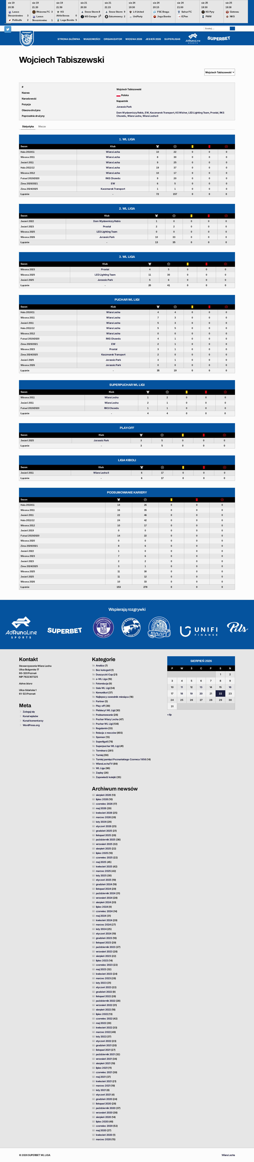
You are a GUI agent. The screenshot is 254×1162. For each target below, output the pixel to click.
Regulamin (102, 728)
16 (230, 687)
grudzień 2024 (104, 884)
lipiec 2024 (102, 906)
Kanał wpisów (30, 716)
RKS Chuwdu (113, 178)
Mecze (42, 126)
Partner (100, 701)
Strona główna (69, 39)
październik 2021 (105, 1054)
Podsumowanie (104, 714)
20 (201, 693)
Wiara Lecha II (150, 115)
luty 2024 (101, 929)
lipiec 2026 (102, 799)
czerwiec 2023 (104, 964)
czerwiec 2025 (104, 857)
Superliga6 (102, 741)
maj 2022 (101, 1023)
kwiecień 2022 (104, 1027)
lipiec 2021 (102, 1067)
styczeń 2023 (103, 987)
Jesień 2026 (153, 39)
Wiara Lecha (134, 115)
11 (182, 687)
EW (147, 112)
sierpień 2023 (103, 955)
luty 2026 (101, 821)
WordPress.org (31, 725)
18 (181, 693)
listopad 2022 (103, 996)
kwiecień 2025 (104, 866)
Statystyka (28, 126)
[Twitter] (7, 29)
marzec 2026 (103, 817)
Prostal (214, 112)
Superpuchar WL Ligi (107, 746)
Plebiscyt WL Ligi (105, 710)
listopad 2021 (103, 1049)
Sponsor (100, 737)
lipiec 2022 (102, 1014)
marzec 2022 (103, 1032)
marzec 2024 (103, 924)
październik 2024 (106, 893)
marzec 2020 (103, 1139)
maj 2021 (101, 1076)
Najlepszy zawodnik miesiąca (112, 696)
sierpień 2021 (103, 1063)
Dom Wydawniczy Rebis (130, 112)
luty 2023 (101, 982)
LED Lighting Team (198, 112)
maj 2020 (101, 1130)
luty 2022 (101, 1036)
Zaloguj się (29, 711)
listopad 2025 (103, 835)
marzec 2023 (103, 978)
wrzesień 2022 (104, 1005)
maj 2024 (101, 915)
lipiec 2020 (102, 1121)
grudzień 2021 (104, 1045)
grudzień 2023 (104, 938)
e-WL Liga (101, 679)
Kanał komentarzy (33, 720)
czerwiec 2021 (104, 1072)
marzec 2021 (103, 1085)
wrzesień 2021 (104, 1058)
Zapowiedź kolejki (106, 777)
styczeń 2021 (103, 1094)
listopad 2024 (103, 888)
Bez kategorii (103, 670)
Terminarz (101, 750)
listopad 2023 (103, 942)
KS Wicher (181, 112)
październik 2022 (105, 1000)
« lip (169, 714)
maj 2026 (101, 808)
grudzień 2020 (104, 1099)
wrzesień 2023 (104, 951)
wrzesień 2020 (104, 1112)
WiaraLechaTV (104, 763)
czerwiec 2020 (104, 1125)
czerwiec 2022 (104, 1018)
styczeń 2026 (103, 826)
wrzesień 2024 (104, 897)
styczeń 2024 (103, 933)
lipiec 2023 (102, 960)
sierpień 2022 (103, 1009)
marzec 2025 (103, 870)
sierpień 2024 (103, 902)
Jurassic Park (124, 106)
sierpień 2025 (103, 848)
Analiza (100, 665)
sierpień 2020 (103, 1117)
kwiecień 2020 (104, 1134)
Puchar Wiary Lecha (107, 719)
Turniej (100, 755)
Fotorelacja (102, 683)
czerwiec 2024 (104, 911)
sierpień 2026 (103, 794)
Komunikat (102, 692)
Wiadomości (91, 39)
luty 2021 (101, 1090)
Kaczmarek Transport (162, 112)
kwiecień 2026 (104, 812)
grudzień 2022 (104, 991)
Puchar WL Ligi (104, 723)
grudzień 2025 (104, 830)
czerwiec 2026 (104, 803)
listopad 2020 (103, 1103)
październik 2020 (106, 1108)
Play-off (100, 705)
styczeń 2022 (103, 1040)
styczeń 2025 (103, 879)
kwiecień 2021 (104, 1081)
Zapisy (100, 772)
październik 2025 (106, 839)
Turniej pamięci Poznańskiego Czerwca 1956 (121, 759)
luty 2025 (101, 875)
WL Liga (100, 768)
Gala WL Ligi (103, 687)
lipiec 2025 (102, 852)
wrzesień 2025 (104, 844)
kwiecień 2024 (104, 920)
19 (191, 693)
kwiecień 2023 (104, 973)
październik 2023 (106, 946)
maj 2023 (101, 969)
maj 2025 (101, 861)
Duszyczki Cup (104, 674)
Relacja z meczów (106, 732)
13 (201, 687)
